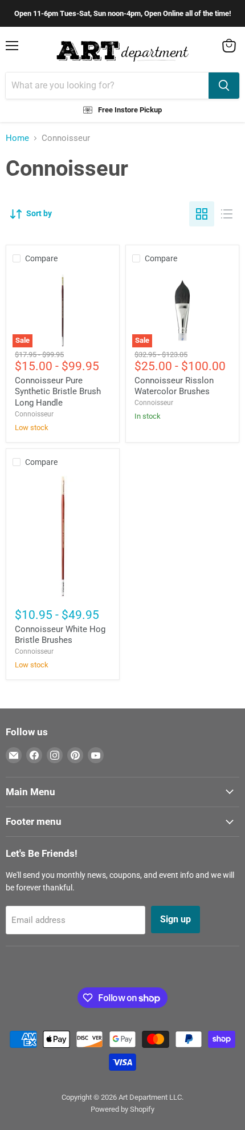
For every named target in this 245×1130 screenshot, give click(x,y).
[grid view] (201, 213)
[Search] (224, 85)
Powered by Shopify (122, 1109)
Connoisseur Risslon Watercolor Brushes (174, 386)
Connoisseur (34, 414)
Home (17, 138)
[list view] (226, 213)
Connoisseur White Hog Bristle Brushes (60, 635)
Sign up (175, 919)
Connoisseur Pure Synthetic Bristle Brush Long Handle (58, 391)
